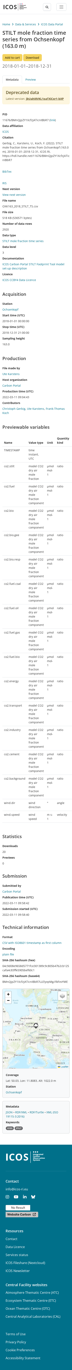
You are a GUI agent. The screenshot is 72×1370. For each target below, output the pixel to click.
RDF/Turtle (37, 1112)
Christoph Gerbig (13, 409)
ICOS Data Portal (52, 24)
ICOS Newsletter (18, 1271)
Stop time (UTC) (13, 327)
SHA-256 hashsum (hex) (18, 960)
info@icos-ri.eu (17, 1189)
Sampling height (13, 338)
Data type (9, 235)
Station (7, 304)
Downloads (10, 846)
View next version (14, 195)
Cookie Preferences (20, 1350)
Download (32, 57)
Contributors (11, 403)
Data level (9, 247)
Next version (11, 189)
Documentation (13, 258)
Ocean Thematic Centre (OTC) (28, 1308)
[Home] (15, 7)
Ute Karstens (35, 409)
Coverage (12, 1075)
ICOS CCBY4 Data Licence (19, 280)
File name (9, 200)
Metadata (12, 1106)
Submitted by (11, 886)
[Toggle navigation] (61, 7)
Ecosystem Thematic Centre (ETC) (31, 1300)
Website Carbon (19, 1214)
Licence (7, 274)
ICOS (5, 132)
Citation (7, 137)
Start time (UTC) (13, 315)
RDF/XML (21, 1112)
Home (6, 24)
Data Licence (15, 1247)
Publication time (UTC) (18, 897)
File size (7, 212)
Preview (30, 79)
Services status (17, 1255)
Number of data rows (17, 224)
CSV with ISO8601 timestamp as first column (32, 943)
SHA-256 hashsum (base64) (21, 976)
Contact (11, 1239)
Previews (8, 857)
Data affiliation (12, 126)
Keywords (12, 1122)
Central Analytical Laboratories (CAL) (33, 1316)
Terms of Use (16, 1334)
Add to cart (12, 57)
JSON (9, 1112)
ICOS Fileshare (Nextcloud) (25, 1263)
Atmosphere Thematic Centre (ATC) (32, 1292)
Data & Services (25, 24)
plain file (8, 954)
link (52, 120)
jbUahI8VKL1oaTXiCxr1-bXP (45, 99)
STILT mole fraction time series (23, 241)
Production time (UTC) (17, 391)
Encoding (8, 948)
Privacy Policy (16, 1342)
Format (7, 937)
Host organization (14, 380)
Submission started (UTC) (20, 909)
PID (4, 114)
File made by (11, 368)
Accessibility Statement (23, 1358)
